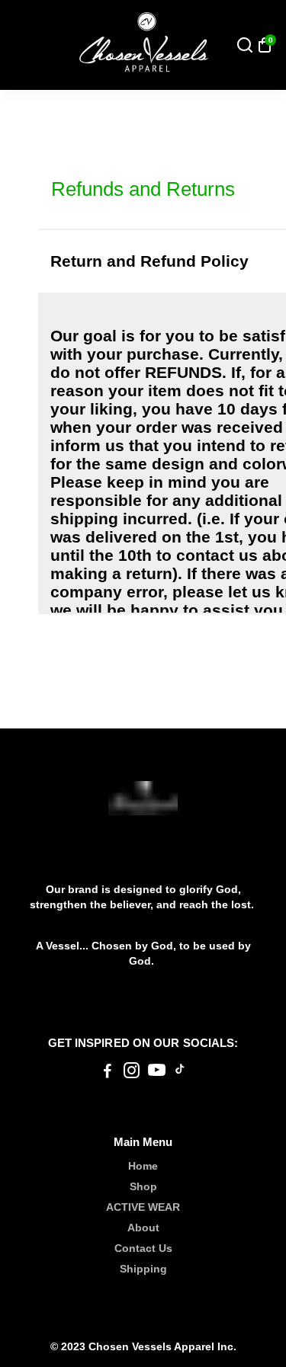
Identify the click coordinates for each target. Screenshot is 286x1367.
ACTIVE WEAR (143, 1207)
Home (143, 1166)
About (143, 1228)
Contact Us (143, 1248)
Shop (143, 1187)
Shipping (143, 1269)
